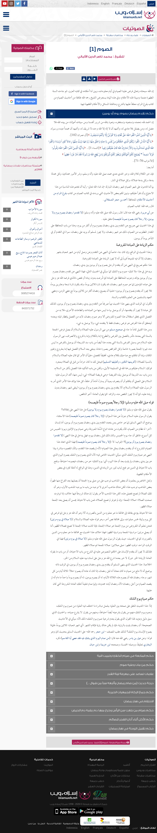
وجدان (39, 266)
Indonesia (92, 3)
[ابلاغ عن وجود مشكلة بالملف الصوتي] (84, 78)
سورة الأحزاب (35, 209)
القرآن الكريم (148, 765)
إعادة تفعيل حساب (26, 122)
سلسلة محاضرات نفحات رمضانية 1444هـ (22, 159)
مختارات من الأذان (120, 775)
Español (141, 3)
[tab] (100, 113)
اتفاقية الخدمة (54, 823)
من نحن (32, 823)
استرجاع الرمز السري (25, 111)
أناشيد (126, 765)
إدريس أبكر (37, 223)
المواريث (48, 765)
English (105, 3)
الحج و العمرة (96, 775)
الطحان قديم (37, 246)
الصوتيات (134, 28)
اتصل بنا (41, 823)
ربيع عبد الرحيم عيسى (33, 260)
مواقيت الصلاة (45, 770)
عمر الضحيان (37, 270)
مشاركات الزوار (19, 765)
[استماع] (94, 78)
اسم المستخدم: (32, 58)
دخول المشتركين (22, 76)
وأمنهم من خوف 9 (30, 148)
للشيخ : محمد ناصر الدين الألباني (101, 56)
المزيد (33, 182)
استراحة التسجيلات (119, 786)
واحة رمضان (97, 770)
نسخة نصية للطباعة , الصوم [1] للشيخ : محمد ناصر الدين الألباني (99, 743)
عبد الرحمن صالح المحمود (32, 233)
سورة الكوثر (36, 219)
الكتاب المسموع (146, 786)
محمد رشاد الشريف (35, 213)
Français (117, 3)
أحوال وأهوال (36, 229)
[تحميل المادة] (89, 78)
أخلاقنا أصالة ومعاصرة (28, 169)
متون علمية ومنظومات (117, 770)
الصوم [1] (101, 49)
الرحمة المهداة (96, 765)
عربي (151, 3)
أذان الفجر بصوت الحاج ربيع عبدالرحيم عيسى (29, 254)
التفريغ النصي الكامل (108, 79)
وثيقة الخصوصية (71, 823)
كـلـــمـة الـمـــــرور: (32, 68)
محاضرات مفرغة (146, 775)
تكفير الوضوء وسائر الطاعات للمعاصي (28, 241)
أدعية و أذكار (123, 781)
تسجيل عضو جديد (26, 117)
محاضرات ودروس (145, 770)
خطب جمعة (148, 781)
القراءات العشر (96, 786)
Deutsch (129, 3)
